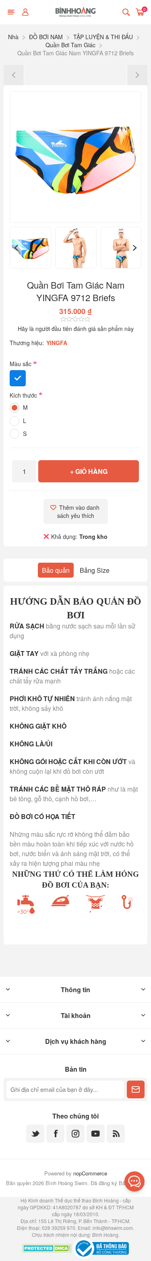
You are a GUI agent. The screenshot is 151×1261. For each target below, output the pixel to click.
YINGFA (56, 343)
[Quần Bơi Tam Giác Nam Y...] (14, 75)
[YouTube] (96, 1134)
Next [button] (135, 247)
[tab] (56, 570)
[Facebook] (55, 1134)
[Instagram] (75, 1134)
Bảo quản (56, 570)
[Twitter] (35, 1134)
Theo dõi (136, 1089)
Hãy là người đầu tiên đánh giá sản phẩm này (76, 329)
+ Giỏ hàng (89, 471)
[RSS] (116, 1134)
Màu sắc (21, 364)
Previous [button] (16, 247)
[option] (30, 247)
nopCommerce (90, 1173)
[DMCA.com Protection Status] (47, 1249)
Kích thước (24, 395)
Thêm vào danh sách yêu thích (79, 511)
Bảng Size (95, 570)
